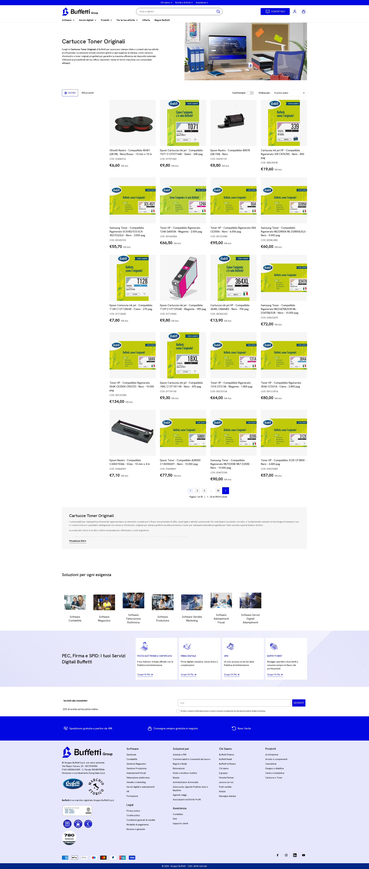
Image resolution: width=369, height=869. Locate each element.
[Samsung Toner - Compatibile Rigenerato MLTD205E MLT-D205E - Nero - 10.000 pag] (233, 433)
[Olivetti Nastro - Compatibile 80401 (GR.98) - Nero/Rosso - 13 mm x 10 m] (133, 123)
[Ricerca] (218, 11)
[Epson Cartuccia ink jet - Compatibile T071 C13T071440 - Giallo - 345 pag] (183, 123)
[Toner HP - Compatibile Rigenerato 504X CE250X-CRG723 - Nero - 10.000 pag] (133, 355)
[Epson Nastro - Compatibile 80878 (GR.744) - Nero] (233, 123)
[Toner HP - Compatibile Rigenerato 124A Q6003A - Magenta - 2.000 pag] (183, 200)
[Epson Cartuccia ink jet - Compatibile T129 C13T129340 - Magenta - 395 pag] (183, 278)
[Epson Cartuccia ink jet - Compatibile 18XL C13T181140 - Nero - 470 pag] (183, 355)
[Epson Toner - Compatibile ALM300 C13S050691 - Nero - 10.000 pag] (183, 433)
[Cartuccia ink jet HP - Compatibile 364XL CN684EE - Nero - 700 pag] (233, 278)
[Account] (295, 11)
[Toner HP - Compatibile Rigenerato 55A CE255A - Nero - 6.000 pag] (233, 200)
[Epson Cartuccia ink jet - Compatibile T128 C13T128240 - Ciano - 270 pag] (133, 278)
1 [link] (190, 490)
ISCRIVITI (299, 703)
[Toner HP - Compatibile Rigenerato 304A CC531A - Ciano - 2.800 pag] (284, 355)
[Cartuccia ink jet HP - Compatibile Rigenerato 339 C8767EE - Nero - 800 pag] (284, 123)
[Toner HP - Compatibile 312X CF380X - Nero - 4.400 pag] (284, 433)
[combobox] (179, 11)
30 (218, 490)
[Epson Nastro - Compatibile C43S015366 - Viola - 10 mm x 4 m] (133, 433)
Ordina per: (264, 92)
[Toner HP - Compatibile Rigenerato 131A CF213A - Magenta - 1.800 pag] (233, 355)
